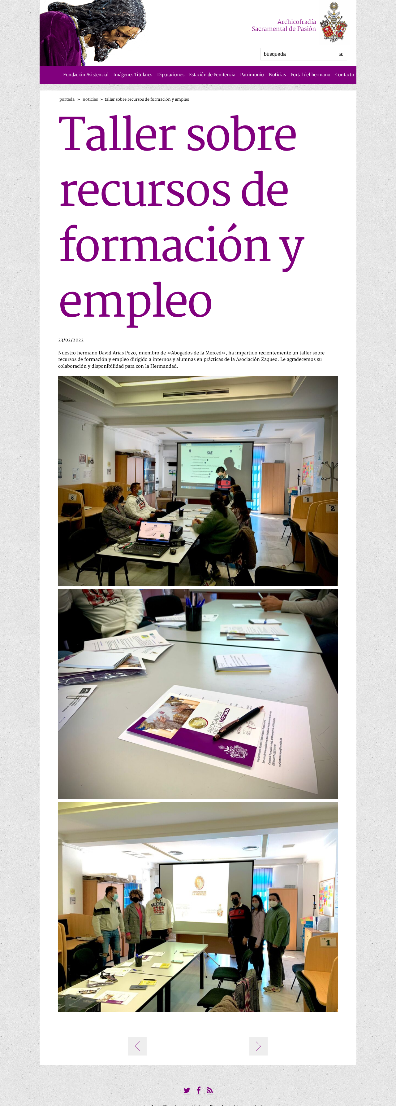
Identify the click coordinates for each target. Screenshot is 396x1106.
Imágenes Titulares (132, 75)
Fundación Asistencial (85, 75)
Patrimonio (252, 75)
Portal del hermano (310, 75)
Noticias (277, 75)
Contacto (344, 75)
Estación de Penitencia (212, 75)
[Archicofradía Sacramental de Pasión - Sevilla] (286, 23)
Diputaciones (170, 75)
